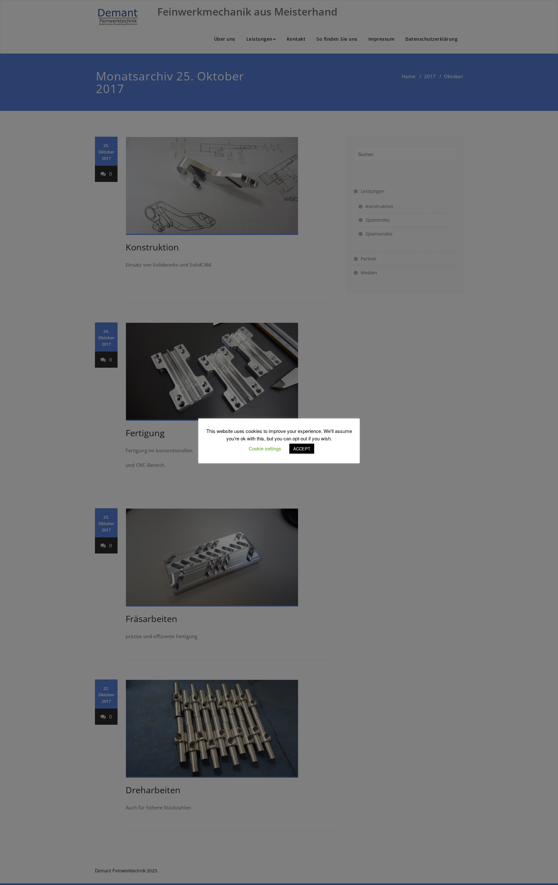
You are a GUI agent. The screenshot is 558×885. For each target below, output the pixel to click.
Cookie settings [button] (265, 448)
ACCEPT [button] (301, 449)
